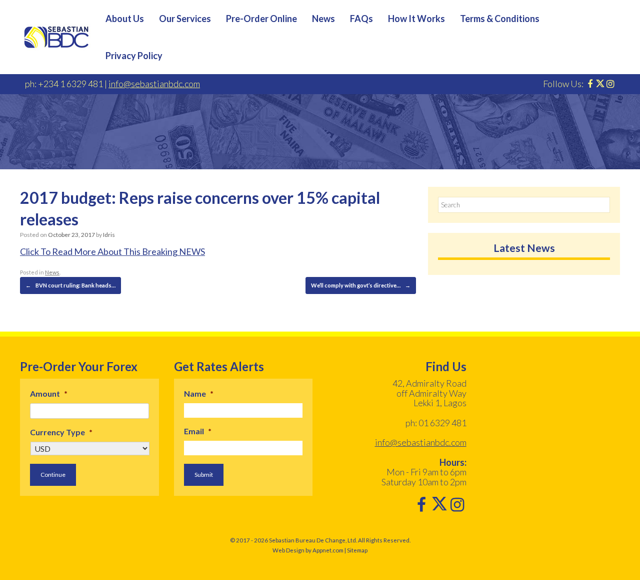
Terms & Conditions (500, 18)
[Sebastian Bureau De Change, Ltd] (56, 37)
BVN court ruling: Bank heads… (71, 285)
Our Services (185, 18)
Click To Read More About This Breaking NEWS (112, 251)
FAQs (361, 18)
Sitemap (357, 550)
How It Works (416, 18)
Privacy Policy (134, 55)
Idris (109, 234)
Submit (203, 474)
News (323, 18)
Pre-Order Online (261, 18)
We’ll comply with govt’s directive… (360, 285)
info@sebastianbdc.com (154, 83)
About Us (125, 18)
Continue (53, 474)
